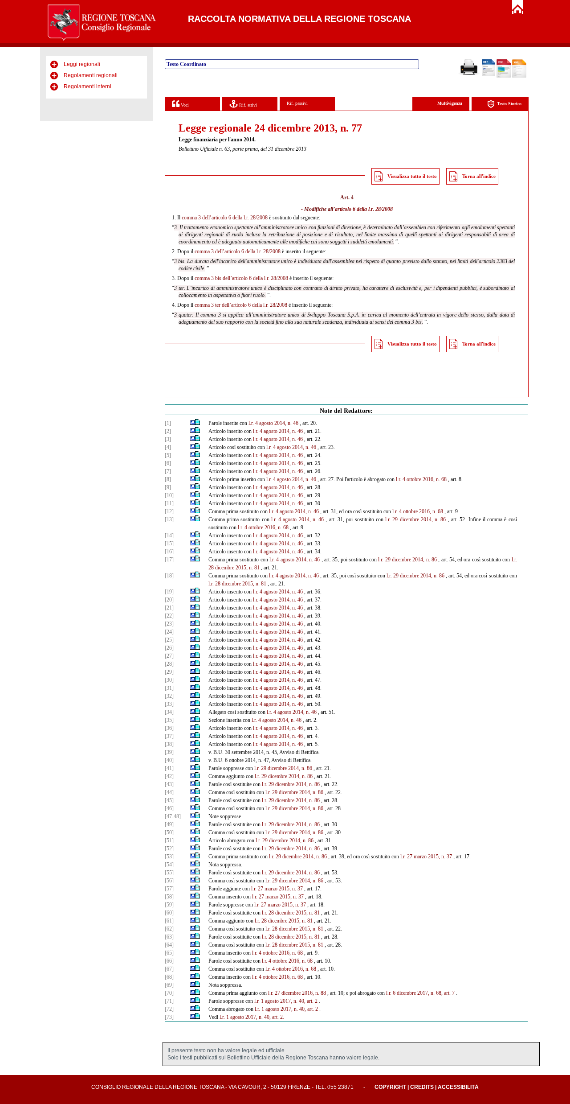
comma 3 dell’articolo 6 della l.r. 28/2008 (225, 217)
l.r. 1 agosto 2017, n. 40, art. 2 (286, 1001)
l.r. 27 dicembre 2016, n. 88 (297, 993)
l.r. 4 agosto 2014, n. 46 (273, 423)
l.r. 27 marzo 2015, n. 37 (426, 856)
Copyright (390, 1087)
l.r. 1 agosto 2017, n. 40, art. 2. (252, 1017)
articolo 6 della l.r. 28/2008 (364, 209)
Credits (422, 1087)
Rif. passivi (297, 103)
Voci (184, 105)
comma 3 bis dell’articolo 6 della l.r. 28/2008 (241, 278)
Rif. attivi (247, 105)
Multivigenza (449, 103)
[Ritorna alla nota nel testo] (192, 423)
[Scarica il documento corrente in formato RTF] (488, 74)
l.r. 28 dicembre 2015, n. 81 (237, 584)
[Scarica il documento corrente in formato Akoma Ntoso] (519, 76)
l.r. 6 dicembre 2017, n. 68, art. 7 (420, 993)
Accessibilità (458, 1087)
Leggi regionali (82, 64)
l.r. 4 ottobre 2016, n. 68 (421, 479)
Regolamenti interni (87, 86)
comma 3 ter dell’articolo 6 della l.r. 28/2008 (241, 305)
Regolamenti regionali (91, 75)
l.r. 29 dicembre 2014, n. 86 (415, 519)
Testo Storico (509, 103)
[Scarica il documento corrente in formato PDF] (504, 76)
